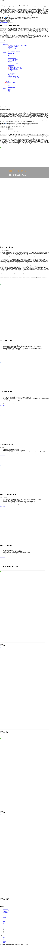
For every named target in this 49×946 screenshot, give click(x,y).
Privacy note (2, 22)
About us (9, 89)
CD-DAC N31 (11, 65)
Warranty (4, 941)
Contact (4, 94)
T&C (4, 942)
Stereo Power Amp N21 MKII (15, 68)
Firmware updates (11, 87)
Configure (11, 22)
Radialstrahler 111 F (12, 47)
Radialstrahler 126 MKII (14, 51)
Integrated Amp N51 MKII (14, 67)
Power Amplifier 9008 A (13, 59)
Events (9, 91)
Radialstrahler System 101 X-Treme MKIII (17, 45)
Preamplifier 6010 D (12, 58)
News (9, 90)
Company (5, 88)
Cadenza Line (10, 70)
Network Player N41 (13, 63)
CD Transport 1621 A (12, 55)
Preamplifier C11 (11, 75)
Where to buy (5, 83)
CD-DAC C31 (11, 74)
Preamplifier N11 (11, 66)
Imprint (6, 22)
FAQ (9, 85)
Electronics (5, 52)
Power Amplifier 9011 (12, 60)
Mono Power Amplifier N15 (13, 69)
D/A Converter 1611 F (12, 56)
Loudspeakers (5, 44)
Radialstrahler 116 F (12, 48)
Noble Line (10, 61)
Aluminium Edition (10, 82)
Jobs (8, 92)
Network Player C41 (12, 73)
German (25, 103)
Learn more (2, 351)
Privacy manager (6, 939)
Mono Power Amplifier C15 (13, 78)
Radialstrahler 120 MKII (14, 50)
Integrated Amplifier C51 (13, 76)
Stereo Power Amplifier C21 (13, 77)
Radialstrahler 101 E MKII (13, 46)
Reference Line (11, 53)
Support (4, 84)
